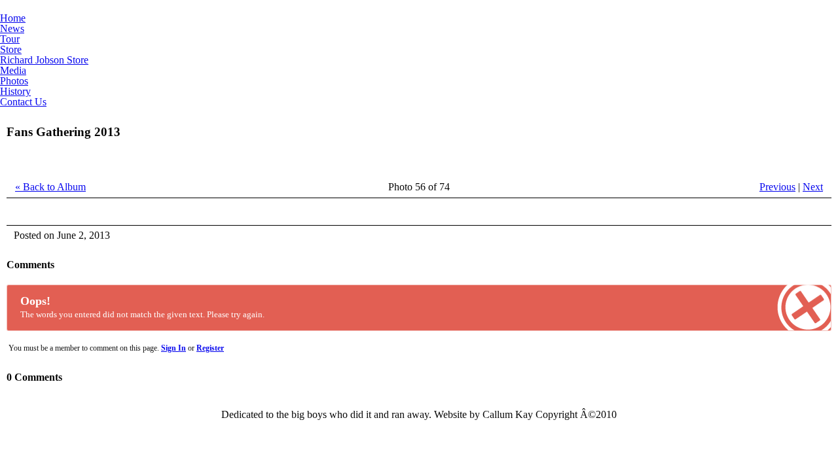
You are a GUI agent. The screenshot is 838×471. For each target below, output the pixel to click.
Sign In (173, 348)
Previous (777, 186)
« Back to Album (50, 186)
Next (813, 186)
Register (210, 348)
